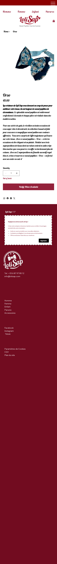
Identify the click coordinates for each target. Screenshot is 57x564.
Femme (7, 303)
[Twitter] (14, 198)
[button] (54, 20)
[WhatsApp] (4, 198)
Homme (8, 300)
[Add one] (17, 173)
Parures (7, 310)
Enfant (7, 306)
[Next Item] (50, 63)
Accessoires (9, 313)
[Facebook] (7, 198)
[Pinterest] (11, 198)
